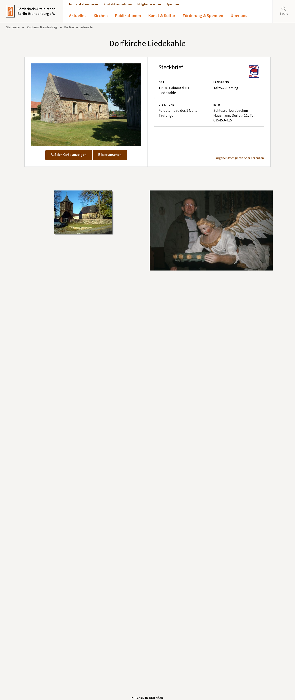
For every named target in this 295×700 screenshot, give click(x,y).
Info (216, 105)
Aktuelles (77, 16)
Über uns (238, 16)
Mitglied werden (149, 4)
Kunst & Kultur (161, 16)
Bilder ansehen (110, 154)
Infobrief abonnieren (83, 4)
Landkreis (221, 82)
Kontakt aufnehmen (117, 4)
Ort (161, 82)
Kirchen (101, 16)
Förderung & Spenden (202, 16)
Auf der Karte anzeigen (69, 154)
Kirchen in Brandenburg (42, 27)
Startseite (13, 27)
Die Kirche (166, 105)
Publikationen (128, 16)
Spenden (173, 4)
